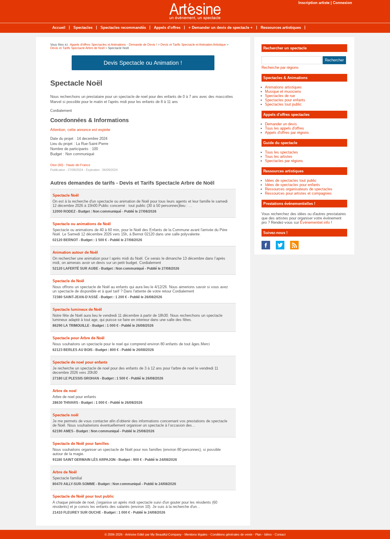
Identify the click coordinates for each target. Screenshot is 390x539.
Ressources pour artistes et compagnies (298, 193)
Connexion (342, 3)
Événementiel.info (315, 222)
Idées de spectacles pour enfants (292, 185)
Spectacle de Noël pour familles (81, 443)
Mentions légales (196, 534)
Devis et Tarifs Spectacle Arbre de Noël (77, 48)
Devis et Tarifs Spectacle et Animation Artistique (193, 44)
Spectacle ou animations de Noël (82, 224)
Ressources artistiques (281, 27)
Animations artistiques (283, 87)
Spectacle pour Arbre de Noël (78, 338)
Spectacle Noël (66, 195)
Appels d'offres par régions (287, 132)
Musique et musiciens (283, 91)
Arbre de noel (65, 391)
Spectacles (83, 27)
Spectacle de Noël (68, 281)
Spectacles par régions (284, 161)
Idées (268, 534)
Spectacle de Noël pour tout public (83, 496)
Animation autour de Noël (75, 252)
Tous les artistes (278, 156)
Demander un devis (281, 124)
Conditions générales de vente (231, 534)
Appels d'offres (167, 27)
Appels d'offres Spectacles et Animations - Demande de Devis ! (113, 44)
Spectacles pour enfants (285, 100)
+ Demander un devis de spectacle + (220, 27)
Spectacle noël (66, 415)
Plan (258, 534)
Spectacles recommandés (123, 27)
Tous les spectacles (281, 152)
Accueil (58, 27)
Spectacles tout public (283, 104)
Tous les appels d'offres (284, 128)
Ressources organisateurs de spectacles (298, 189)
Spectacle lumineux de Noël (77, 309)
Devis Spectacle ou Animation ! (143, 63)
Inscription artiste (313, 3)
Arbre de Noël (65, 472)
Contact (280, 534)
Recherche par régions (280, 67)
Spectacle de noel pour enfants (80, 362)
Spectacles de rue (280, 96)
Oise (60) (56, 165)
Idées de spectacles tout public (291, 180)
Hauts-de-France (78, 165)
